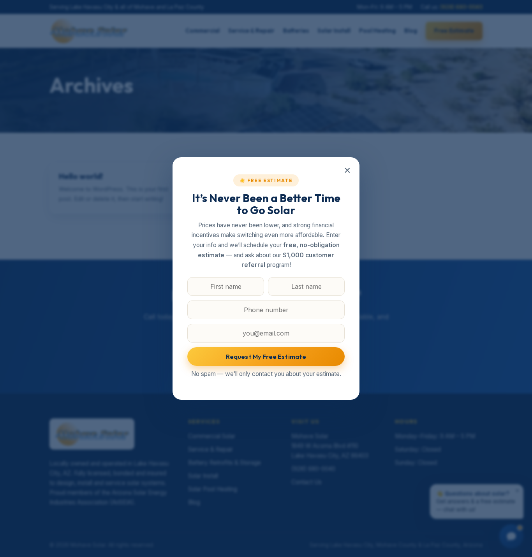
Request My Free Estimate (266, 356)
